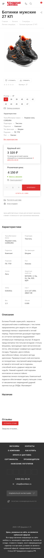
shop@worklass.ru (23, 484)
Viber (22, 472)
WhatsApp (28, 472)
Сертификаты (11, 459)
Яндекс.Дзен (34, 472)
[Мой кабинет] (35, 4)
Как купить (30, 451)
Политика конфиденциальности (24, 501)
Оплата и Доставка (22, 455)
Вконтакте (9, 472)
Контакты (29, 446)
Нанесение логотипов (22, 464)
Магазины (14, 446)
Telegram (15, 472)
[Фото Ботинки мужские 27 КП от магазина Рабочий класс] (22, 50)
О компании (14, 451)
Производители (31, 459)
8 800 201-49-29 (22, 479)
